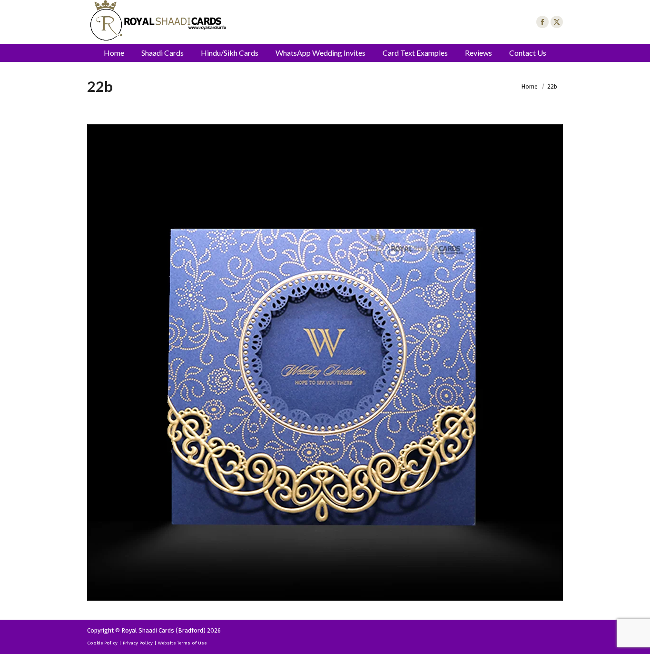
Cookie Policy (102, 643)
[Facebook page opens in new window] (542, 22)
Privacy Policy (138, 643)
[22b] (325, 362)
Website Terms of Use (182, 643)
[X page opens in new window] (557, 22)
